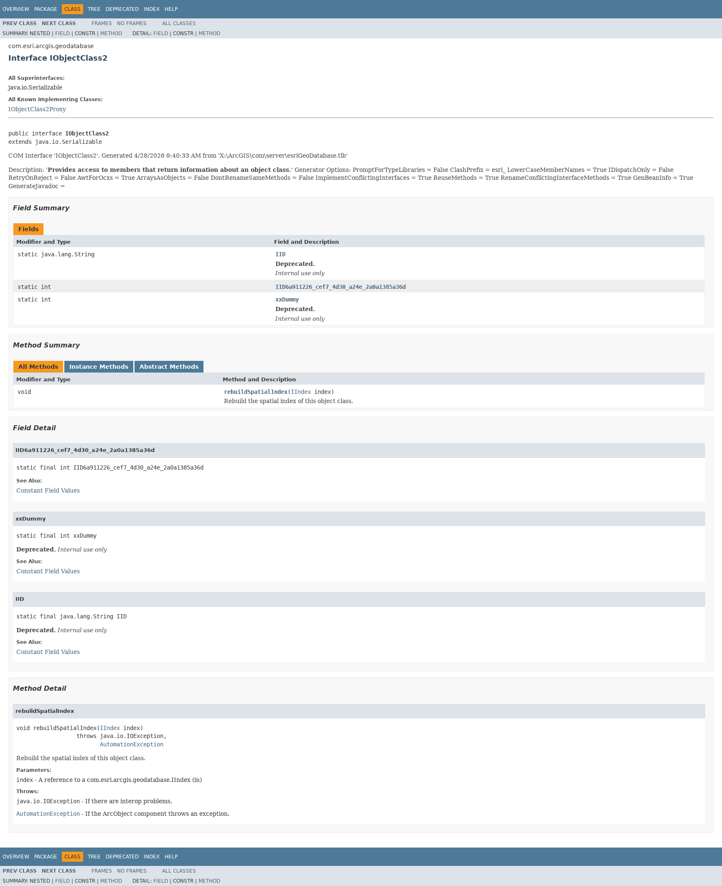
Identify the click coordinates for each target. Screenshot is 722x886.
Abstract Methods (169, 366)
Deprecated (122, 9)
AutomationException (131, 744)
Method (111, 33)
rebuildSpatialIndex (255, 391)
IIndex (301, 391)
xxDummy (287, 299)
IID (280, 254)
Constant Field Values (48, 490)
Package (45, 9)
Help (171, 9)
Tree (94, 9)
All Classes (179, 23)
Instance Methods (98, 366)
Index (152, 9)
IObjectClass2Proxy (37, 109)
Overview (16, 9)
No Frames (132, 23)
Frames (102, 23)
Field (62, 33)
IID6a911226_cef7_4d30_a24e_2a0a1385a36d (340, 286)
